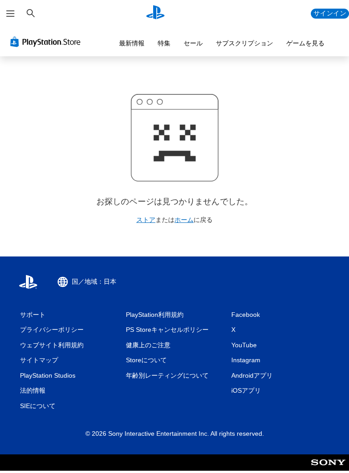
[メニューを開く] (10, 13)
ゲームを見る (305, 43)
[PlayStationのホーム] (155, 13)
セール (193, 43)
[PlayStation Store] (47, 41)
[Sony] (328, 468)
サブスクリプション (244, 43)
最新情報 (132, 43)
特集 (164, 43)
